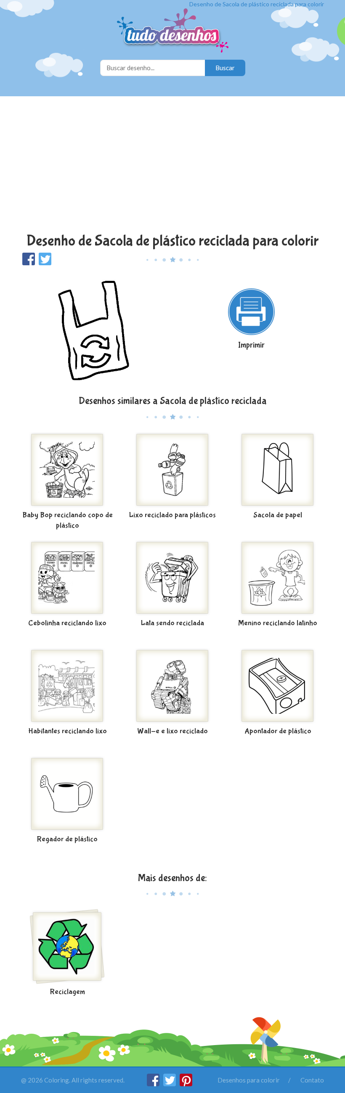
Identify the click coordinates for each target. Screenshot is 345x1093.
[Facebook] (154, 1084)
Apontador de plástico (277, 731)
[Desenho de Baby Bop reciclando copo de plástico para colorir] (67, 470)
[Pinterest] (186, 1084)
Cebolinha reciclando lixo (67, 623)
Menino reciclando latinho (277, 623)
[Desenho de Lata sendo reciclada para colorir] (172, 578)
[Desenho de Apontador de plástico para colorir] (277, 686)
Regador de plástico (67, 839)
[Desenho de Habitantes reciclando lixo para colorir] (67, 686)
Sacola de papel (277, 515)
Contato (312, 1080)
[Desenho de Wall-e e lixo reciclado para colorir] (172, 686)
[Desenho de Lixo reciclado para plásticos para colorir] (172, 470)
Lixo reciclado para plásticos (172, 515)
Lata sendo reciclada (172, 623)
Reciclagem (67, 991)
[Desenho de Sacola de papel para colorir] (277, 470)
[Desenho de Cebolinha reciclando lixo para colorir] (67, 578)
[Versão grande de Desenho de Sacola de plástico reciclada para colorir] (93, 329)
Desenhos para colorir (249, 1080)
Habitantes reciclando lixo (67, 731)
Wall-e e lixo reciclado (172, 731)
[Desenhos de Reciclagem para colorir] (67, 947)
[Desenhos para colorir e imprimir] (172, 31)
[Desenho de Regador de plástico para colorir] (67, 794)
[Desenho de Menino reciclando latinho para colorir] (277, 578)
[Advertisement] (172, 165)
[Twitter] (170, 1084)
